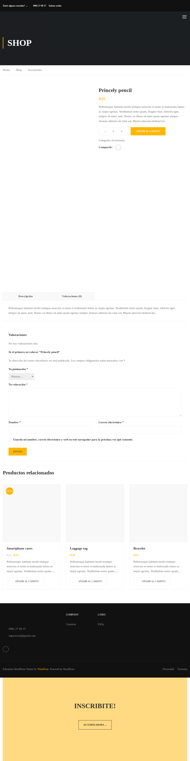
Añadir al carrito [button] (27, 581)
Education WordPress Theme (18, 669)
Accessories (35, 69)
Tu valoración (18, 384)
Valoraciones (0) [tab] (72, 296)
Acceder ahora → (95, 724)
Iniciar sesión (55, 5)
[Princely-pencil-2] (14, 186)
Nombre (15, 422)
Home (6, 69)
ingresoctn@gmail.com (22, 635)
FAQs (101, 624)
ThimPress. (43, 669)
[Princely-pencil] (47, 130)
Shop (19, 69)
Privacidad (168, 669)
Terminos (182, 669)
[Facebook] (118, 147)
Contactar (71, 624)
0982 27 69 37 (39, 5)
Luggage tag (79, 548)
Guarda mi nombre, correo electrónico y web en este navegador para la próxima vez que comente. (73, 439)
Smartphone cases (19, 548)
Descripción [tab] (25, 296)
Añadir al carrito (148, 131)
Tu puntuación (18, 369)
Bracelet (139, 548)
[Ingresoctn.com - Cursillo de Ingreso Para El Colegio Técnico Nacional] (26, 16)
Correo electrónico (111, 422)
